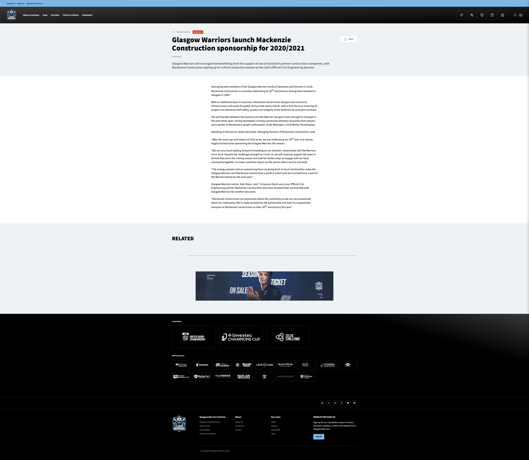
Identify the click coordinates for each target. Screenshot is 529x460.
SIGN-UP (319, 436)
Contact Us (11, 3)
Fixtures (55, 15)
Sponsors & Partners (35, 3)
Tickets (274, 426)
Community (87, 15)
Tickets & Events (71, 15)
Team (45, 15)
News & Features (31, 15)
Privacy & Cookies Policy (209, 422)
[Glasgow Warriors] (11, 15)
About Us (20, 3)
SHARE (351, 39)
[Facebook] (341, 403)
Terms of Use (204, 426)
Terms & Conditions (207, 433)
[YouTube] (348, 403)
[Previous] (175, 255)
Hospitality (275, 429)
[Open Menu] (520, 15)
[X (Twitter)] (328, 403)
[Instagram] (335, 403)
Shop (273, 433)
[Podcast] (354, 403)
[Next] (182, 255)
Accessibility (204, 429)
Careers (238, 429)
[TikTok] (322, 403)
